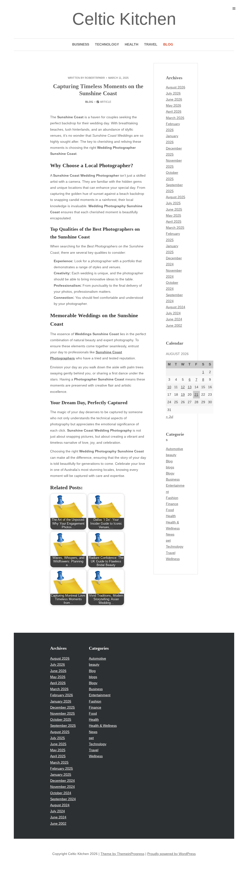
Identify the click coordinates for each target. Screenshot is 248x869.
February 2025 (61, 768)
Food (170, 510)
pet (168, 540)
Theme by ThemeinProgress (122, 854)
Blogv (170, 473)
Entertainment (99, 695)
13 (190, 387)
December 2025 (62, 707)
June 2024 (174, 319)
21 (196, 394)
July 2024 (173, 313)
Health (131, 44)
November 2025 (62, 713)
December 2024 (62, 780)
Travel (150, 44)
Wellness (173, 559)
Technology (107, 44)
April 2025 (173, 221)
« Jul (169, 417)
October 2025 (60, 719)
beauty (171, 455)
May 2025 (173, 215)
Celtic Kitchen (124, 18)
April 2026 (173, 111)
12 (183, 387)
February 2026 (61, 695)
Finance (172, 504)
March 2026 (175, 118)
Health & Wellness (103, 725)
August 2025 (175, 197)
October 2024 (60, 793)
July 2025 (173, 203)
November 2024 (62, 787)
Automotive (174, 449)
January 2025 (60, 774)
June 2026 (174, 99)
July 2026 (173, 93)
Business (80, 44)
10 (169, 387)
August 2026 (175, 87)
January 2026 (60, 701)
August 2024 (175, 307)
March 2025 (175, 227)
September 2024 (63, 799)
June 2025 (174, 209)
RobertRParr (95, 77)
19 (183, 394)
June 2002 (174, 325)
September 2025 (63, 725)
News (170, 534)
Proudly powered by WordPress (171, 854)
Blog (168, 44)
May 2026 (173, 105)
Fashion (172, 498)
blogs (170, 467)
